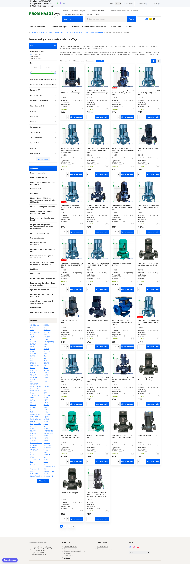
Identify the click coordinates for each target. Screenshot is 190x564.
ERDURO (46, 363)
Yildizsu (46, 459)
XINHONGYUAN (35, 459)
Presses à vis (35, 274)
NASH (45, 409)
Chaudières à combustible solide (42, 312)
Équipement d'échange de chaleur (42, 278)
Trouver (131, 19)
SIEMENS (33, 438)
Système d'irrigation (37, 238)
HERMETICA (34, 384)
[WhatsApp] (57, 3)
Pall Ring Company (36, 419)
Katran (32, 398)
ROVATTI (33, 431)
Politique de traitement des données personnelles (122, 11)
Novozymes (47, 414)
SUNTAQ (33, 447)
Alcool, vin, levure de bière (39, 233)
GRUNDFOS (47, 377)
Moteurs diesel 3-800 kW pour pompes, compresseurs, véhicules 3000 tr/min (42, 200)
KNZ (45, 469)
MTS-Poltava (34, 474)
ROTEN (46, 428)
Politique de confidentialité (96, 11)
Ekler (45, 358)
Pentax (46, 421)
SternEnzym (47, 445)
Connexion (129, 3)
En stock (35, 56)
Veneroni (46, 450)
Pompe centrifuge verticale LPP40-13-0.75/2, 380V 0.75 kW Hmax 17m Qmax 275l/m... (96, 495)
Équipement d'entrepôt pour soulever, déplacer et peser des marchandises (41, 227)
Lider (31, 471)
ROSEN (32, 428)
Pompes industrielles (38, 27)
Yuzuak (46, 462)
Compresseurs (35, 308)
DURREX (33, 356)
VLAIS (45, 452)
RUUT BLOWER (48, 433)
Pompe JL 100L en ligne (69, 493)
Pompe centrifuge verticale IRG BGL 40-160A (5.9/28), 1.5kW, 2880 (72, 380)
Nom (65, 61)
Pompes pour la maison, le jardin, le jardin (42, 219)
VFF (31, 452)
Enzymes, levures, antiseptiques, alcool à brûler (42, 257)
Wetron (32, 457)
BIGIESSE (33, 342)
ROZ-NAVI (33, 433)
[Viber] (61, 3)
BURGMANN (34, 344)
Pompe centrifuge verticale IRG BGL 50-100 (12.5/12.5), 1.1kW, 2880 (97, 265)
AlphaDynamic (34, 332)
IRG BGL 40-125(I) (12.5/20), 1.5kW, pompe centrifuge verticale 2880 (71, 150)
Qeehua (46, 424)
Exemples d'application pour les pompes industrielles (41, 212)
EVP (45, 365)
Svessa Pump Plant (36, 476)
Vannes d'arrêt (116, 27)
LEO (31, 402)
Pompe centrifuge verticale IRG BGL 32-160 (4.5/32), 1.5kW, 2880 (148, 93)
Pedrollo (33, 421)
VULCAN (33, 455)
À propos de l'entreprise (78, 11)
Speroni (46, 440)
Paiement (89, 14)
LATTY (46, 400)
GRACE (46, 375)
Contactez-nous (10, 560)
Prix (70, 61)
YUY (31, 462)
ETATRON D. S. (34, 365)
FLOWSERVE (34, 370)
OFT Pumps (34, 417)
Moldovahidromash (50, 471)
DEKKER (32, 351)
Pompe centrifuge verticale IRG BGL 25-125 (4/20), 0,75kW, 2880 (123, 93)
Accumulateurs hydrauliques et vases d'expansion (41, 302)
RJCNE (46, 426)
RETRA (46, 474)
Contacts (65, 11)
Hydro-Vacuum (35, 390)
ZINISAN (33, 466)
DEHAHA (46, 349)
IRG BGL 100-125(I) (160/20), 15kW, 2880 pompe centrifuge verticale (97, 93)
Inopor (32, 393)
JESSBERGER (34, 395)
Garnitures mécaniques (58, 27)
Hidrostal (46, 386)
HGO (45, 384)
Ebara (45, 356)
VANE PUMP (34, 450)
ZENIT (45, 464)
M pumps (33, 407)
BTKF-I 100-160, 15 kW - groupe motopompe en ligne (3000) (122, 322)
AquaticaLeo (34, 339)
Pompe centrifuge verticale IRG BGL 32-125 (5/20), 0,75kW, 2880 (72, 207)
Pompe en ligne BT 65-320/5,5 (97, 320)
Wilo (45, 457)
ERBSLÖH (33, 363)
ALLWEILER (47, 330)
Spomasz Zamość (36, 443)
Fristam (32, 372)
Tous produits (36, 54)
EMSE (45, 361)
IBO (45, 390)
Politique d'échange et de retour (73, 14)
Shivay (46, 436)
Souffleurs (34, 269)
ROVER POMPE (48, 431)
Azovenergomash (49, 466)
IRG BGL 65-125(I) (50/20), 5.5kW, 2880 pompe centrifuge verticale (97, 207)
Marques (97, 14)
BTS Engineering (49, 342)
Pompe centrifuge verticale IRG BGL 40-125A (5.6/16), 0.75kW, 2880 (72, 265)
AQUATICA (47, 337)
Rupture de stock (37, 59)
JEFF (45, 393)
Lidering (46, 402)
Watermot (47, 455)
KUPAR (32, 400)
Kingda (46, 398)
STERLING (33, 445)
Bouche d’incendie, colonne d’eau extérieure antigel (42, 284)
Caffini (46, 344)
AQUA (32, 337)
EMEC (32, 361)
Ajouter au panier (76, 117)
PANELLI (46, 419)
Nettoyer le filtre (43, 159)
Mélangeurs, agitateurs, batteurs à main (42, 250)
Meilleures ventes (78, 61)
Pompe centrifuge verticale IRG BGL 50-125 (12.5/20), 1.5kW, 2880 (97, 380)
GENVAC (33, 375)
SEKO (32, 436)
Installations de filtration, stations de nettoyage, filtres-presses (42, 263)
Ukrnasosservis (48, 476)
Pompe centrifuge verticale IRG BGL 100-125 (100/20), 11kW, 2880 (148, 207)
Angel (45, 334)
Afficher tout (43, 481)
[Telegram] (64, 3)
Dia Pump (47, 351)
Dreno (45, 353)
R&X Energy (34, 426)
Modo (45, 407)
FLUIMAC (46, 370)
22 (69, 526)
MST (31, 409)
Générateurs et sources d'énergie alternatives (89, 27)
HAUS (45, 381)
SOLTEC (46, 438)
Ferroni (32, 368)
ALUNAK (46, 332)
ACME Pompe (34, 325)
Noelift (46, 412)
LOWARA (46, 405)
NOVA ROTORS (35, 414)
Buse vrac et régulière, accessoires (38, 244)
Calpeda (32, 346)
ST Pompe (47, 443)
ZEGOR (32, 464)
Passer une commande (104, 549)
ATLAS (46, 339)
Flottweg (46, 368)
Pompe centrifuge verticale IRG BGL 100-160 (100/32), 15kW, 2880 (148, 322)
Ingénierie (129, 27)
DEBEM (32, 349)
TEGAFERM (47, 447)
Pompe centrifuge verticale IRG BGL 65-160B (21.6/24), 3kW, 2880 (123, 380)
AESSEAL (46, 325)
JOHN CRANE (48, 395)
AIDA (31, 327)
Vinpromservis (34, 469)
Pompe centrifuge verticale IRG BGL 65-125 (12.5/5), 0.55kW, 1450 (123, 207)
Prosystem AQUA (35, 424)
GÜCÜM (32, 381)
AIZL (45, 327)
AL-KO (32, 330)
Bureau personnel (102, 547)
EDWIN (32, 358)
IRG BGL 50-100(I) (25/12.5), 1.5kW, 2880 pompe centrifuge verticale (123, 150)
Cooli (45, 346)
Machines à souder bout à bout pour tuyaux (41, 295)
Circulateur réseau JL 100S (147, 435)
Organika (46, 417)
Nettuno (32, 412)
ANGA (32, 334)
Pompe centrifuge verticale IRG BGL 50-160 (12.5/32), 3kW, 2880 (97, 150)
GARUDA (46, 372)
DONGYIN (33, 353)
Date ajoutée (90, 61)
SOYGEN (33, 440)
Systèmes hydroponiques (39, 290)
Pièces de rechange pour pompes (42, 207)
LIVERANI (33, 405)
